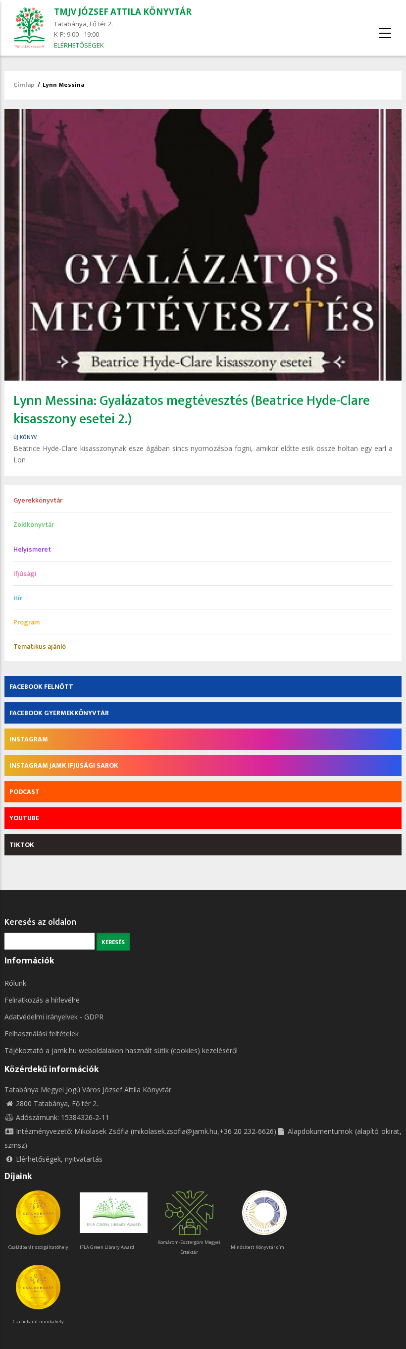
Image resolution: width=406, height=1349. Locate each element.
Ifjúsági (25, 573)
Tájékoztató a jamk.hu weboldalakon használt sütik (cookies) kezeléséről (121, 1050)
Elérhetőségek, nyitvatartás (59, 1159)
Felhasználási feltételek (41, 1033)
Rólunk (15, 983)
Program (26, 622)
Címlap (24, 84)
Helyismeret (32, 549)
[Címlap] (29, 27)
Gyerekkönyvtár (37, 500)
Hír (17, 598)
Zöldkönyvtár (33, 524)
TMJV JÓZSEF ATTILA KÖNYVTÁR (123, 11)
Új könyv (25, 437)
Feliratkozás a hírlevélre (42, 1000)
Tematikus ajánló (39, 646)
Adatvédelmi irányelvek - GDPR (53, 1016)
